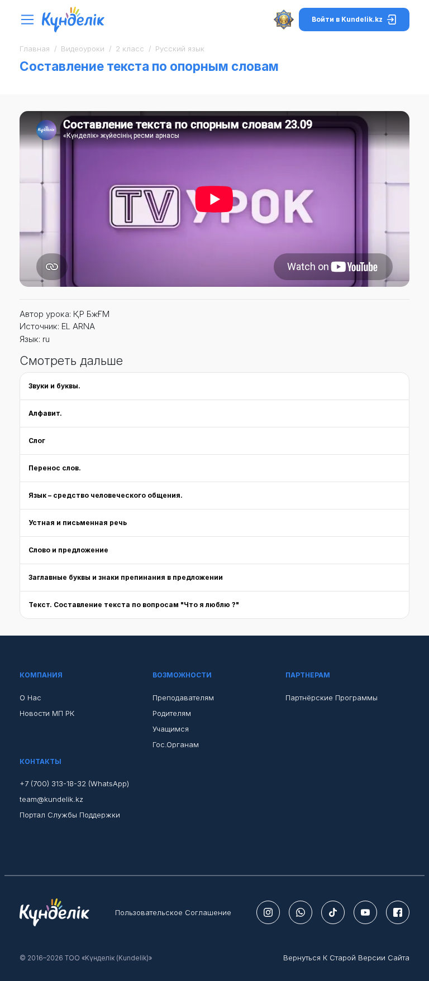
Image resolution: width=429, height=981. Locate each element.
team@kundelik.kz (51, 799)
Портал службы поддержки (70, 814)
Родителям (171, 713)
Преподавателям (183, 697)
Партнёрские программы (331, 697)
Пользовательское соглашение (173, 912)
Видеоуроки (82, 48)
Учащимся (170, 728)
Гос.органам (175, 744)
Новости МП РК (47, 713)
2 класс (130, 48)
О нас (30, 697)
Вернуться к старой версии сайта (346, 957)
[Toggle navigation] (30, 19)
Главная (35, 48)
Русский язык (179, 48)
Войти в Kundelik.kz (347, 19)
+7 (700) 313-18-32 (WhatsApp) (74, 783)
